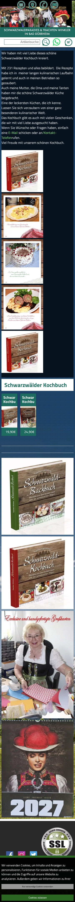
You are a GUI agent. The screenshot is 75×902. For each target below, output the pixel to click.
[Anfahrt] (32, 5)
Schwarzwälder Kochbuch (9, 399)
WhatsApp (56, 40)
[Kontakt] (54, 5)
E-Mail (13, 132)
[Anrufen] (43, 5)
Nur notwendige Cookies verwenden (37, 886)
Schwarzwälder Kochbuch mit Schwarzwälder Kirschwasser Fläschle (28, 399)
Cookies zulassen (38, 898)
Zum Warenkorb (69, 39)
